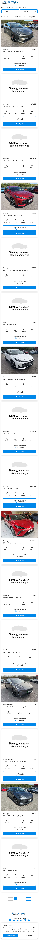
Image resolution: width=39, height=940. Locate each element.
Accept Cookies (11, 935)
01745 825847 (20, 65)
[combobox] (29, 11)
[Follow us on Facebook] (14, 920)
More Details (19, 69)
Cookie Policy (28, 935)
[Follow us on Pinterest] (29, 920)
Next (28, 899)
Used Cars (4, 7)
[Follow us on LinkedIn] (10, 920)
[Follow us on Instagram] (25, 920)
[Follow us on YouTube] (21, 920)
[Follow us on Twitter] (18, 920)
